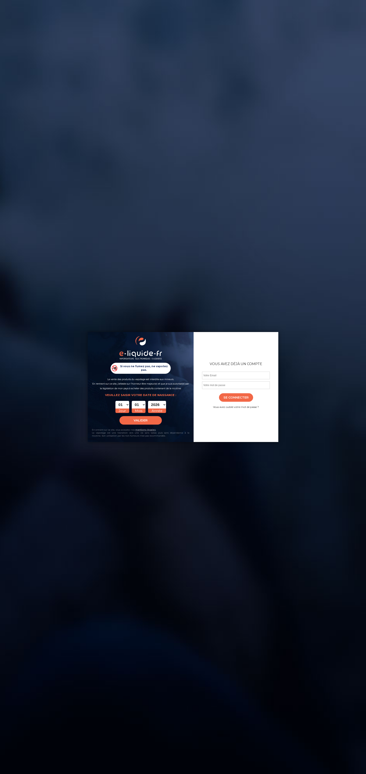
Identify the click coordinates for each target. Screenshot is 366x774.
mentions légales (145, 429)
